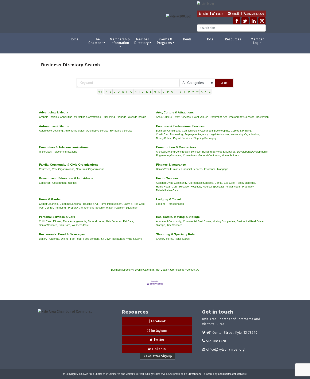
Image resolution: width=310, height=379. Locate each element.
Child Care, (45, 221)
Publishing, (109, 117)
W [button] (197, 91)
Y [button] (205, 91)
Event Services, (182, 117)
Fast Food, (76, 238)
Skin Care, (65, 225)
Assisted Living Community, (171, 182)
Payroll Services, (182, 138)
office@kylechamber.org (225, 349)
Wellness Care (80, 225)
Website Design (137, 117)
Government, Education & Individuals (66, 178)
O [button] (163, 91)
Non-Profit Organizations (90, 169)
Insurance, (210, 169)
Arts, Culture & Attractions (175, 112)
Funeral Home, (96, 221)
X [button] (201, 91)
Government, (59, 182)
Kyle (210, 39)
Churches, (45, 169)
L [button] (150, 91)
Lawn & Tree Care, (134, 203)
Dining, (65, 238)
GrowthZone (194, 373)
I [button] (139, 91)
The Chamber (95, 41)
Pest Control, (46, 207)
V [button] (193, 91)
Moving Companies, (224, 221)
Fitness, (57, 221)
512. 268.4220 (215, 341)
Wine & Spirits (134, 238)
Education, (45, 182)
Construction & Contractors (176, 147)
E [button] (123, 91)
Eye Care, (229, 182)
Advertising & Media (53, 112)
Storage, (161, 225)
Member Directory (141, 41)
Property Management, (81, 207)
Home (73, 39)
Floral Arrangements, (75, 221)
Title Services (174, 225)
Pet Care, (128, 221)
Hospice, (184, 186)
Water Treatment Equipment (122, 207)
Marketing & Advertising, (88, 117)
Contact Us (192, 269)
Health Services (167, 178)
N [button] (159, 91)
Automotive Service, (97, 130)
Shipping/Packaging (205, 138)
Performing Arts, (219, 117)
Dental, (219, 182)
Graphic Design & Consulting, (56, 117)
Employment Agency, (196, 134)
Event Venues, (200, 117)
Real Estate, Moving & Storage (178, 216)
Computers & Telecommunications (64, 147)
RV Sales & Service (121, 130)
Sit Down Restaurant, (113, 238)
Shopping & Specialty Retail (176, 234)
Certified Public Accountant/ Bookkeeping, (206, 130)
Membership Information (120, 41)
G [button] (131, 91)
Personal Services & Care (57, 216)
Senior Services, (48, 225)
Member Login (257, 41)
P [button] (168, 91)
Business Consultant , (168, 130)
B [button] (110, 91)
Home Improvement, (111, 203)
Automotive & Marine (54, 126)
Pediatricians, (233, 186)
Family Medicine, (246, 182)
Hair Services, (114, 221)
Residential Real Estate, (250, 221)
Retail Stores (182, 238)
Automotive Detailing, (51, 130)
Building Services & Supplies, (219, 151)
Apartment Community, (169, 221)
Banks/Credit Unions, (168, 169)
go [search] (226, 82)
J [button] (142, 91)
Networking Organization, (245, 134)
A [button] (106, 91)
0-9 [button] (100, 91)
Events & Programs (165, 41)
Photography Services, (242, 117)
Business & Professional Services (180, 126)
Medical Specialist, (213, 186)
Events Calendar (144, 269)
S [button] (180, 91)
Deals (187, 39)
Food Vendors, (91, 238)
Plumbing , (61, 207)
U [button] (189, 91)
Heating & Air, (90, 203)
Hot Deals (161, 269)
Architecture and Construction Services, (178, 151)
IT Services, (45, 151)
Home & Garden (50, 199)
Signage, (122, 117)
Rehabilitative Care (167, 190)
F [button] (127, 91)
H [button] (135, 91)
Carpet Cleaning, (49, 203)
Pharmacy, (248, 186)
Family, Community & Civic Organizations (68, 164)
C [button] (114, 91)
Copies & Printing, (241, 130)
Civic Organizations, (63, 169)
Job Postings (177, 269)
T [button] (184, 91)
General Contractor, (209, 155)
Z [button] (209, 91)
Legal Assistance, (219, 134)
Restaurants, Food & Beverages (62, 234)
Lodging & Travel (168, 199)
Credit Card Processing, (169, 134)
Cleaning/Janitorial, (71, 203)
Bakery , (43, 238)
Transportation (175, 203)
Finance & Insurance (171, 164)
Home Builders (230, 155)
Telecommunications (65, 151)
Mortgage (222, 169)
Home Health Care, (167, 186)
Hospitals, (196, 186)
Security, (100, 207)
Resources (233, 39)
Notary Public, (164, 138)
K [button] (147, 91)
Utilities (72, 182)
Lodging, (161, 203)
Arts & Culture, (164, 117)
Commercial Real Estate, (197, 221)
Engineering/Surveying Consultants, (176, 155)
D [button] (119, 91)
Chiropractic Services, (201, 182)
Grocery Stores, (165, 238)
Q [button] (172, 91)
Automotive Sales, (75, 130)
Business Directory (122, 269)
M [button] (155, 91)
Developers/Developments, (252, 151)
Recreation (262, 117)
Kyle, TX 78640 (231, 333)
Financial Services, (192, 169)
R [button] (176, 91)
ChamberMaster (227, 373)
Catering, (54, 238)
